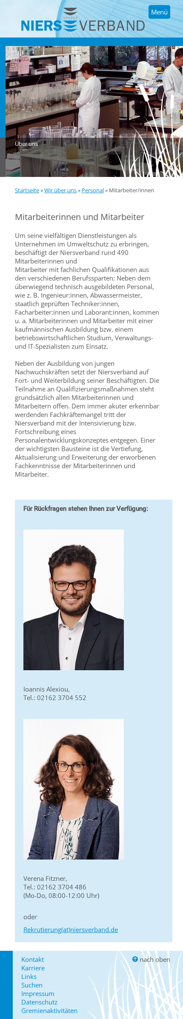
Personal (93, 190)
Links (29, 976)
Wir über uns (60, 190)
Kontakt (32, 959)
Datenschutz (39, 1002)
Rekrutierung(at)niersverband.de (70, 929)
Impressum (37, 993)
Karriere (33, 968)
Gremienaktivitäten (49, 1010)
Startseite (27, 190)
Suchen (32, 985)
